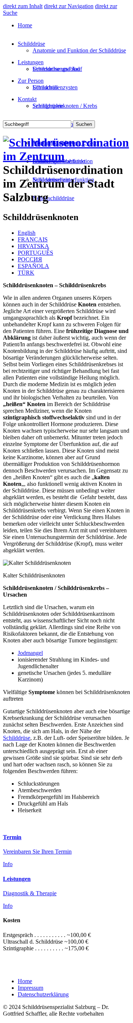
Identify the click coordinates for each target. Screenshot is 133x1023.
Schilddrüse (31, 44)
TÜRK (26, 273)
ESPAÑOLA (33, 266)
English (26, 233)
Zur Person (31, 81)
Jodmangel (30, 653)
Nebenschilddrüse (53, 198)
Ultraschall (45, 87)
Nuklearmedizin (51, 179)
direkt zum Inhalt (22, 6)
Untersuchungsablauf (57, 69)
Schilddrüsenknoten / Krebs (65, 106)
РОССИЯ (30, 259)
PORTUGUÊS (35, 253)
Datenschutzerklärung (43, 994)
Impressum (30, 988)
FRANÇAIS (33, 239)
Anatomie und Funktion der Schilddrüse (79, 50)
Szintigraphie (48, 106)
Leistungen (31, 62)
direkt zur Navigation (68, 6)
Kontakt (27, 99)
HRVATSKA (33, 246)
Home (25, 25)
